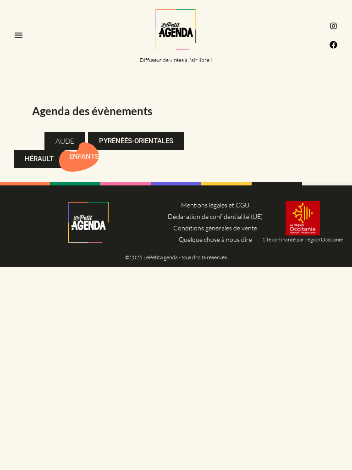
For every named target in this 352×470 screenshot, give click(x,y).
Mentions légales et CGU (215, 205)
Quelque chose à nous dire (215, 239)
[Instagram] (333, 26)
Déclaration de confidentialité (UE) (215, 216)
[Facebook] (333, 44)
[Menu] (18, 35)
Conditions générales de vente (215, 228)
